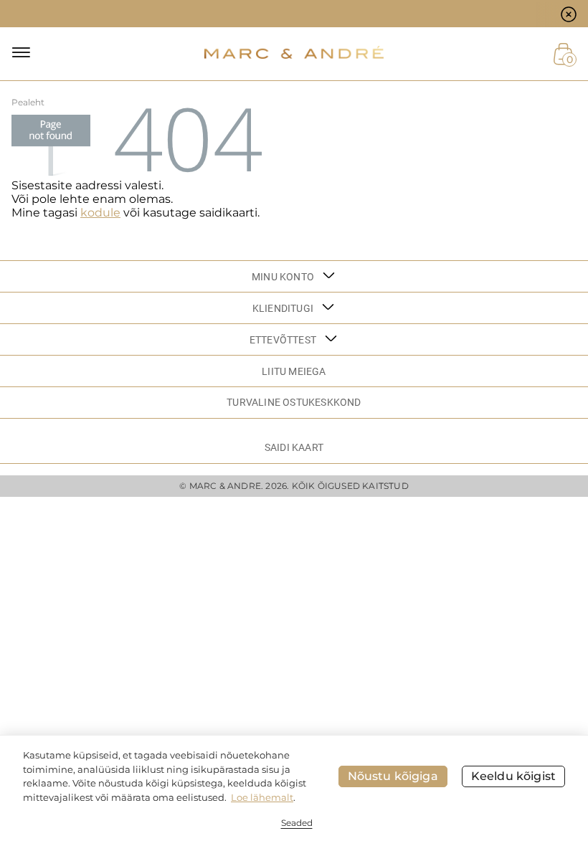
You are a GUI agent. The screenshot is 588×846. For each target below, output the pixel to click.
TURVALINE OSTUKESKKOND (294, 402)
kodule (100, 212)
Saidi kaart (294, 447)
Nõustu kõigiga (393, 776)
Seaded (297, 822)
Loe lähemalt (262, 797)
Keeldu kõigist (513, 776)
